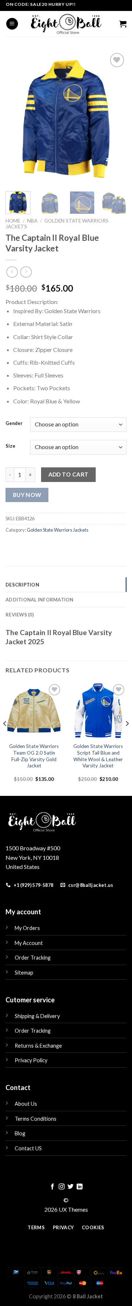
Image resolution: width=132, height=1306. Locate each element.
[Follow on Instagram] (62, 1187)
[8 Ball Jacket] (66, 24)
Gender (14, 423)
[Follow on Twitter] (70, 1187)
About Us (26, 1104)
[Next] (114, 117)
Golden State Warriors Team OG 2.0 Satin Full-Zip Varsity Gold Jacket (34, 755)
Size (10, 446)
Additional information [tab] (40, 600)
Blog (20, 1133)
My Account (29, 943)
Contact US (28, 1148)
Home (13, 221)
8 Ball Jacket (88, 1296)
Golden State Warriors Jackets (57, 530)
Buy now (27, 494)
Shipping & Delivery (37, 1016)
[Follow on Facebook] (52, 1187)
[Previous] (17, 117)
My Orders (27, 928)
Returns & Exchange (38, 1046)
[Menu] (12, 24)
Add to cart (68, 474)
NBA (32, 221)
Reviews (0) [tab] (20, 615)
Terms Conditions (35, 1119)
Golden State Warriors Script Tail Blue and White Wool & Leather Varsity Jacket (98, 755)
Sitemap (24, 972)
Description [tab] (22, 585)
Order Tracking (33, 957)
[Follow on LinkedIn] (79, 1187)
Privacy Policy (31, 1060)
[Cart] (122, 24)
